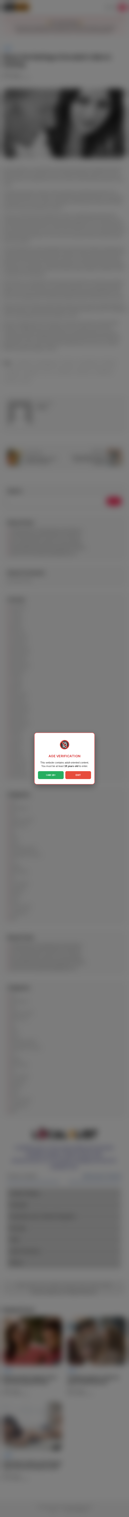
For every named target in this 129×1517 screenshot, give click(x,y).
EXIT (78, 775)
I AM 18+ (51, 775)
